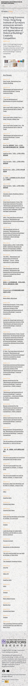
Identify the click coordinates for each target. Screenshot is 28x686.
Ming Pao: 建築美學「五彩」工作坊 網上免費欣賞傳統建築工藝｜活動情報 (13, 146)
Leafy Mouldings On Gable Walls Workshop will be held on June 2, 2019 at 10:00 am (12, 533)
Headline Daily (7, 498)
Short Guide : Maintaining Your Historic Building (12, 82)
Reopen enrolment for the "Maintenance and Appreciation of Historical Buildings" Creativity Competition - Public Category (13, 383)
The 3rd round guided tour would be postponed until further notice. (14, 458)
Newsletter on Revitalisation (11, 547)
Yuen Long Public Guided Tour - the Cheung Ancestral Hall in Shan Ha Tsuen (13, 109)
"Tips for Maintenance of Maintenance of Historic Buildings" (13, 100)
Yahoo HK (6, 574)
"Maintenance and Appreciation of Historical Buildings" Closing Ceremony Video (13, 91)
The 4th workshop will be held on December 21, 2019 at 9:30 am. (13, 442)
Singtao (5, 525)
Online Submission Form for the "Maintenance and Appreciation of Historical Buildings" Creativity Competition (13, 420)
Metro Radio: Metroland (10, 298)
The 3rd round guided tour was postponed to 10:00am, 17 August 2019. (13, 467)
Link (4, 57)
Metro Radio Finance (9, 599)
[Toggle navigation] (3, 5)
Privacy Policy (14, 679)
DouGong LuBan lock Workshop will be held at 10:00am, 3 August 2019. (13, 484)
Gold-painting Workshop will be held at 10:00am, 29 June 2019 (13, 517)
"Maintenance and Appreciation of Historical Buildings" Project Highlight (13, 137)
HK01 (4, 586)
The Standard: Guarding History (12, 561)
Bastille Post (6, 605)
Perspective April (8, 541)
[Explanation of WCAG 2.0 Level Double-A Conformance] (5, 681)
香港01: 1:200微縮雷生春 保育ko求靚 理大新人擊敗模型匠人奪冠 (14, 283)
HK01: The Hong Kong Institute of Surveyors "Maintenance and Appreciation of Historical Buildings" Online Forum (13, 220)
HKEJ (4, 492)
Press (11, 11)
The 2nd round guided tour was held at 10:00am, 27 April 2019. (13, 554)
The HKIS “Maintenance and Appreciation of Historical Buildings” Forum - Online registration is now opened (11, 259)
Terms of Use (5, 679)
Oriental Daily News (9, 504)
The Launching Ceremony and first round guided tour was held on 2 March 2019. (13, 625)
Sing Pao (5, 567)
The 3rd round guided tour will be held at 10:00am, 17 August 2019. (13, 476)
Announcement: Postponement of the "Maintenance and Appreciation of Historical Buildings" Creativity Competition (13, 432)
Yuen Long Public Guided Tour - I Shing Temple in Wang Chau (12, 118)
